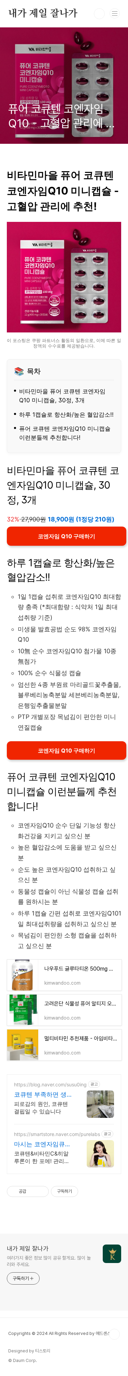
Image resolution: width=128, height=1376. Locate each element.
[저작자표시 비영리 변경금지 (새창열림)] (87, 1191)
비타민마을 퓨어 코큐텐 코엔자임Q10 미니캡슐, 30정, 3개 (62, 396)
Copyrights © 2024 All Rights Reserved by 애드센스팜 (61, 1333)
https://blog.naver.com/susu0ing (50, 1084)
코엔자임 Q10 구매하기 (66, 536)
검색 (99, 14)
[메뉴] (115, 13)
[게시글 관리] (41, 1191)
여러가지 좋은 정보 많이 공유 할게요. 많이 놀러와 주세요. (48, 1261)
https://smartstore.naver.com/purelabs (57, 1134)
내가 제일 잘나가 (42, 13)
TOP (114, 1334)
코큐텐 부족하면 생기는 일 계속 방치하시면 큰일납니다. (43, 1095)
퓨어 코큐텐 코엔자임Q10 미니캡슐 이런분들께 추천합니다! (65, 433)
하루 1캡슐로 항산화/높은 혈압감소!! (66, 414)
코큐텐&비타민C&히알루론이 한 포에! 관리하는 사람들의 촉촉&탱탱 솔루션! (42, 1157)
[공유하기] (32, 1191)
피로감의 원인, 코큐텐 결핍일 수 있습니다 (41, 1107)
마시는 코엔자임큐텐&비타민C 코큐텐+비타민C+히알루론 (42, 1144)
